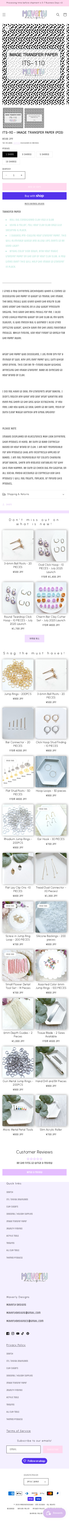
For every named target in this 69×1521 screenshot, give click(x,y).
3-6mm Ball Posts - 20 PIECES (18, 565)
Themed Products (14, 1257)
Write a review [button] (34, 1172)
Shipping (16, 143)
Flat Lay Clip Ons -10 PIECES (18, 889)
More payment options (34, 203)
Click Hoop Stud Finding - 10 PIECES (51, 744)
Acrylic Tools (12, 1235)
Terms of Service (18, 1430)
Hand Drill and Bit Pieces (51, 1081)
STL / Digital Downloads (17, 1199)
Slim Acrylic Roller (51, 1129)
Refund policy (24, 1509)
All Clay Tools (12, 1250)
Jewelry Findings (14, 1228)
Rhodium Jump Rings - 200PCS (18, 840)
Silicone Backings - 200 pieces (51, 937)
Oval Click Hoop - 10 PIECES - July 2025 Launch (51, 568)
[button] (4, 14)
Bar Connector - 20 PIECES (18, 744)
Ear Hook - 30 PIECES (51, 839)
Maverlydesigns (26, 1505)
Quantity (6, 169)
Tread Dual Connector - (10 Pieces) (51, 889)
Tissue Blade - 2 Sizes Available (51, 1034)
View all (34, 638)
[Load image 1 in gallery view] (13, 118)
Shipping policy (36, 1513)
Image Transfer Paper (16, 1221)
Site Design (40, 1505)
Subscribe (53, 1449)
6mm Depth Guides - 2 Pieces (18, 1034)
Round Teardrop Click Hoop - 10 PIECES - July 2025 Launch (18, 620)
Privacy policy (39, 1509)
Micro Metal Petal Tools (18, 1129)
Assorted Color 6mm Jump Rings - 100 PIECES (51, 986)
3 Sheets (27, 154)
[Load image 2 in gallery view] (34, 118)
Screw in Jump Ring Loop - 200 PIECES (18, 937)
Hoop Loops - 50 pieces (51, 790)
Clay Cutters (12, 1206)
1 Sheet (10, 154)
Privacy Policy (16, 1345)
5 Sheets (44, 154)
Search (9, 1192)
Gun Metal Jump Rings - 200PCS (18, 1083)
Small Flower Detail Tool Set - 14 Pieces (18, 986)
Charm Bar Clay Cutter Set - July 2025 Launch (51, 618)
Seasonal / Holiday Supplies (19, 1214)
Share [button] (9, 504)
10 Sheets (11, 161)
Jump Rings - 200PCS (17, 694)
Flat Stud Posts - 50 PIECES (18, 792)
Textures (10, 1243)
